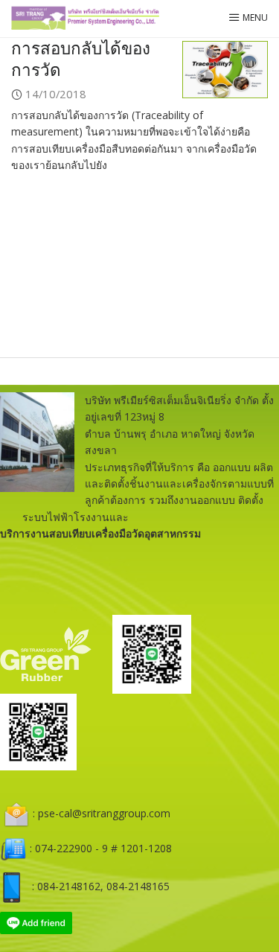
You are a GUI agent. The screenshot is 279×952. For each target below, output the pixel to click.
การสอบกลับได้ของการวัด (80, 58)
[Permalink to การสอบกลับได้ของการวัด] (225, 68)
